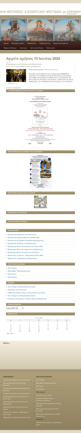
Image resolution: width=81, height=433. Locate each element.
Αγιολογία (23, 48)
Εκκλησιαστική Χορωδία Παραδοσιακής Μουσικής (26, 240)
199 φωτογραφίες (51, 69)
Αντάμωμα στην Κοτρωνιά (17, 290)
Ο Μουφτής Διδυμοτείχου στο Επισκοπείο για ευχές (26, 293)
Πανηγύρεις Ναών (18, 43)
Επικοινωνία (50, 48)
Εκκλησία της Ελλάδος (43, 395)
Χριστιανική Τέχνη (36, 48)
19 (67, 327)
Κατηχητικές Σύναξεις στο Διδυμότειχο (22, 243)
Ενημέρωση (16, 87)
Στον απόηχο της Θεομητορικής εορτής (21, 287)
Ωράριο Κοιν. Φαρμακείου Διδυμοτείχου (22, 258)
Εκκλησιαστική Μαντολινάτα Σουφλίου (22, 234)
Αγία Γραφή (12, 268)
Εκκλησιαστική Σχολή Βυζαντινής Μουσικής (23, 237)
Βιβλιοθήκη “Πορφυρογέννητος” (19, 271)
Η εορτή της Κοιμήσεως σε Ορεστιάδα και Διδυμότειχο (27, 299)
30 (39, 331)
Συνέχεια (12, 83)
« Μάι (8, 333)
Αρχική (6, 43)
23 (39, 329)
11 (57, 325)
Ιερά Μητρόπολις (35, 66)
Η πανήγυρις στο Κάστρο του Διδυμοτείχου (23, 64)
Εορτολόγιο (12, 274)
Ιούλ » (12, 333)
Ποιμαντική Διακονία (61, 43)
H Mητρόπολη (31, 43)
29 (29, 331)
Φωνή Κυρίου (12, 277)
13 (11, 327)
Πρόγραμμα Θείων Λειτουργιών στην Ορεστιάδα (25, 246)
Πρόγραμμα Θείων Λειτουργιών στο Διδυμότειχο (25, 249)
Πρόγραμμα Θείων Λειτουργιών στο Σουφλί (24, 252)
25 (57, 329)
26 (67, 329)
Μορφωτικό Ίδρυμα (10, 48)
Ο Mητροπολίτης (44, 43)
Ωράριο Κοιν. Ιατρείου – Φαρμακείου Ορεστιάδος (25, 255)
